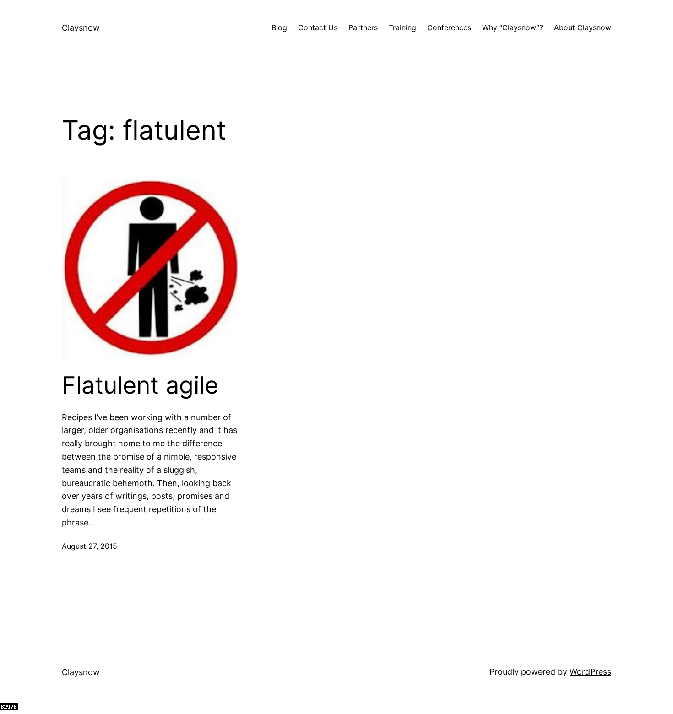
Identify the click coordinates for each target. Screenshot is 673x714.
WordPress (590, 671)
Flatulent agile (140, 385)
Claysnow (81, 27)
